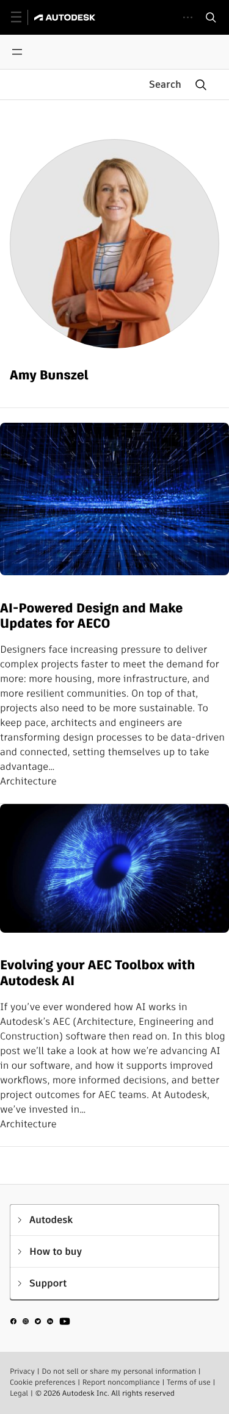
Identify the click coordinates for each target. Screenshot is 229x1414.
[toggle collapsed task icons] (187, 17)
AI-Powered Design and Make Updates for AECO (91, 616)
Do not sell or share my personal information (119, 1371)
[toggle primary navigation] (23, 17)
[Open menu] (17, 52)
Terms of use (189, 1382)
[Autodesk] (66, 17)
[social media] (40, 1323)
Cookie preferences (43, 1382)
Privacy (22, 1371)
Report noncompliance (121, 1382)
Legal (19, 1393)
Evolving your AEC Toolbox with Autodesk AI (97, 973)
